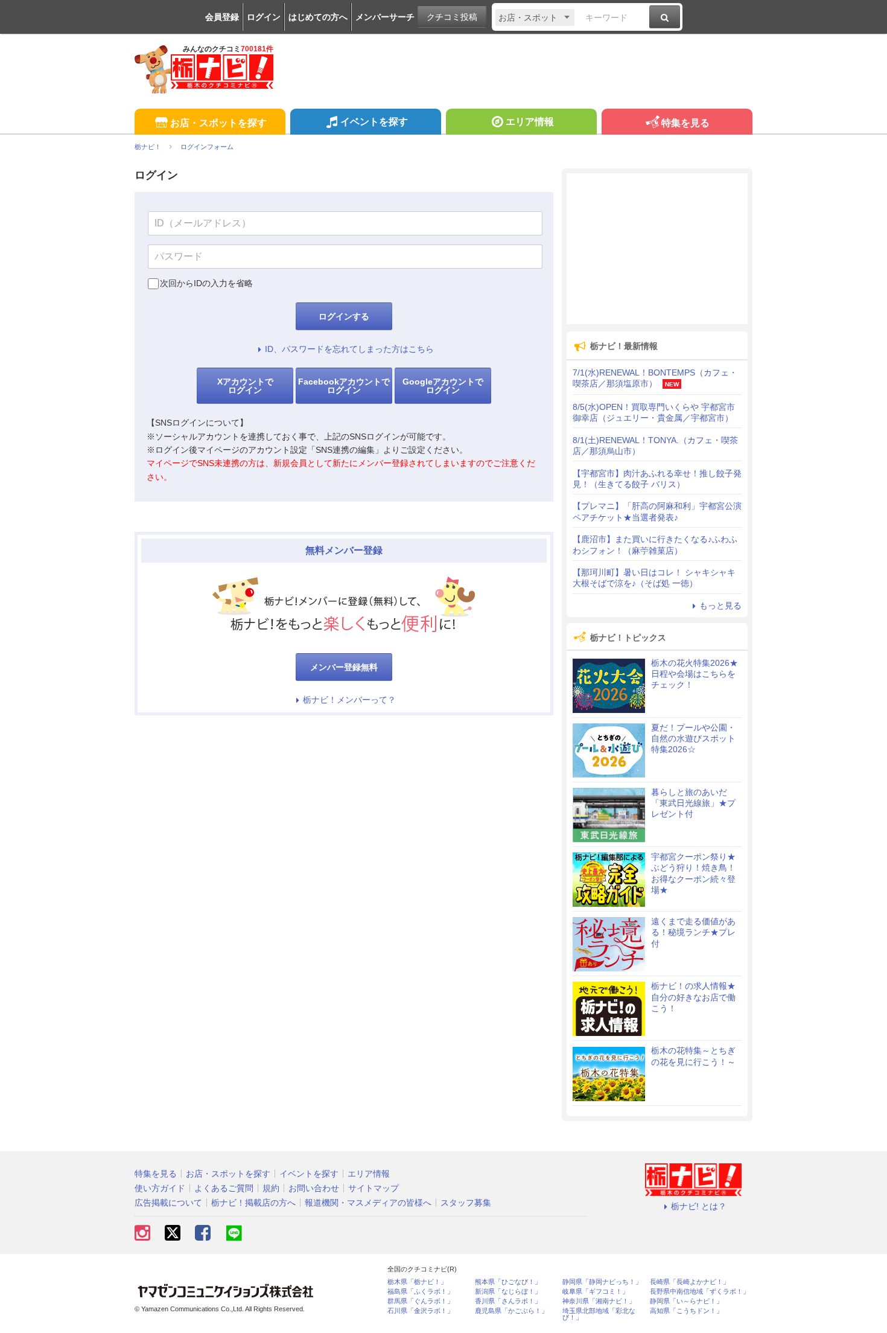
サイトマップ (373, 1188)
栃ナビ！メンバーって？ (349, 700)
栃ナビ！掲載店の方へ (253, 1202)
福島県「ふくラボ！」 (420, 1291)
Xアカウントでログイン (245, 386)
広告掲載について (168, 1202)
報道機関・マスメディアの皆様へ (368, 1202)
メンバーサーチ (385, 17)
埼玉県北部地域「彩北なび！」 (598, 1314)
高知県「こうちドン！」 (686, 1311)
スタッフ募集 (465, 1202)
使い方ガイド (160, 1188)
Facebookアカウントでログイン (344, 386)
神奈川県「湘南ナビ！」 (598, 1301)
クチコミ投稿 (452, 17)
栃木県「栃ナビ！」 (417, 1282)
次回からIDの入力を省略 (206, 283)
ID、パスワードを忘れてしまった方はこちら (349, 349)
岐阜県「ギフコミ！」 (595, 1291)
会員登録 (222, 17)
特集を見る (685, 123)
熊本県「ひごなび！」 (508, 1282)
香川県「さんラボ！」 (508, 1301)
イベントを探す (374, 122)
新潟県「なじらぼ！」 (508, 1291)
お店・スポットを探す (218, 123)
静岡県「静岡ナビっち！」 (602, 1282)
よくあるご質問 (223, 1188)
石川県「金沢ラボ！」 (420, 1311)
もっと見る (720, 605)
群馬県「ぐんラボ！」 (420, 1301)
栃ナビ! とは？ (698, 1206)
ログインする (344, 316)
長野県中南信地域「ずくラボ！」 (699, 1291)
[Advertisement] (657, 248)
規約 (270, 1188)
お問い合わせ (313, 1188)
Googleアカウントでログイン (442, 386)
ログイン (264, 17)
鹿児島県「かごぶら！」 (511, 1311)
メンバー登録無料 (344, 667)
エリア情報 (530, 122)
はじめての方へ (318, 17)
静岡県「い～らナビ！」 (686, 1301)
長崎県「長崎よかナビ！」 (690, 1282)
